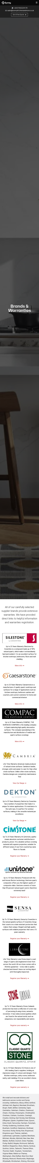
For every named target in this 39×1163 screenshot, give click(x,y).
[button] (36, 2)
